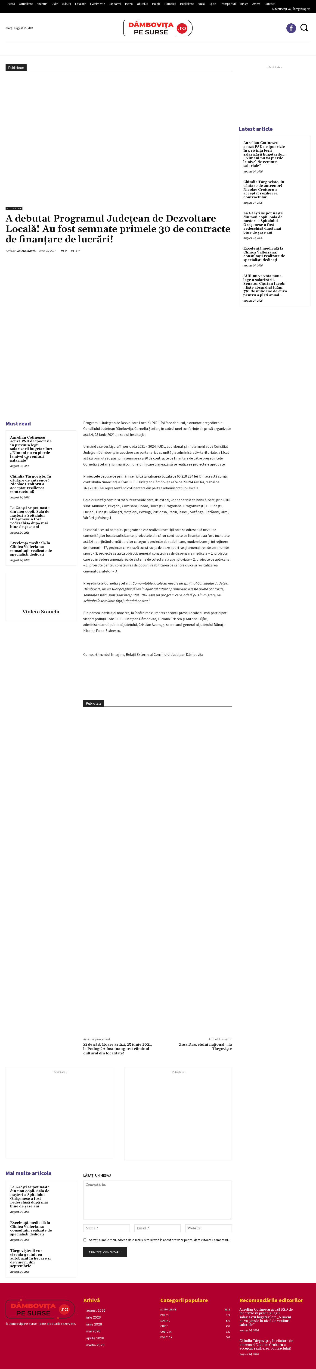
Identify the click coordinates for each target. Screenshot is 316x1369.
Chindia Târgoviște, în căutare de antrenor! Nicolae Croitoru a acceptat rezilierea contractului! (30, 484)
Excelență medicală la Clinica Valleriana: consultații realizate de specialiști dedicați (31, 549)
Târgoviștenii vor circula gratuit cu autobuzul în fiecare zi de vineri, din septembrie (30, 1258)
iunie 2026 (94, 1324)
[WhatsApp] (151, 688)
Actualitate (14, 208)
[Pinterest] (140, 688)
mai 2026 (93, 1331)
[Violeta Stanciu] (41, 592)
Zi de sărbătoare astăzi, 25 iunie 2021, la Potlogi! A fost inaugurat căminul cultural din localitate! (117, 1049)
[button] (303, 27)
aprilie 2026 (95, 1338)
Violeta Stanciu (26, 251)
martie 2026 (95, 1345)
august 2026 (95, 1310)
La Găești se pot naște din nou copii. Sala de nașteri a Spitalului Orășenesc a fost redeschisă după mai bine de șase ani (30, 517)
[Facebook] (291, 28)
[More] (162, 688)
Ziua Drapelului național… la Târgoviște (205, 1046)
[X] (129, 688)
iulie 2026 (93, 1317)
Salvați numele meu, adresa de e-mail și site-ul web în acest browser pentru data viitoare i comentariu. (159, 1240)
